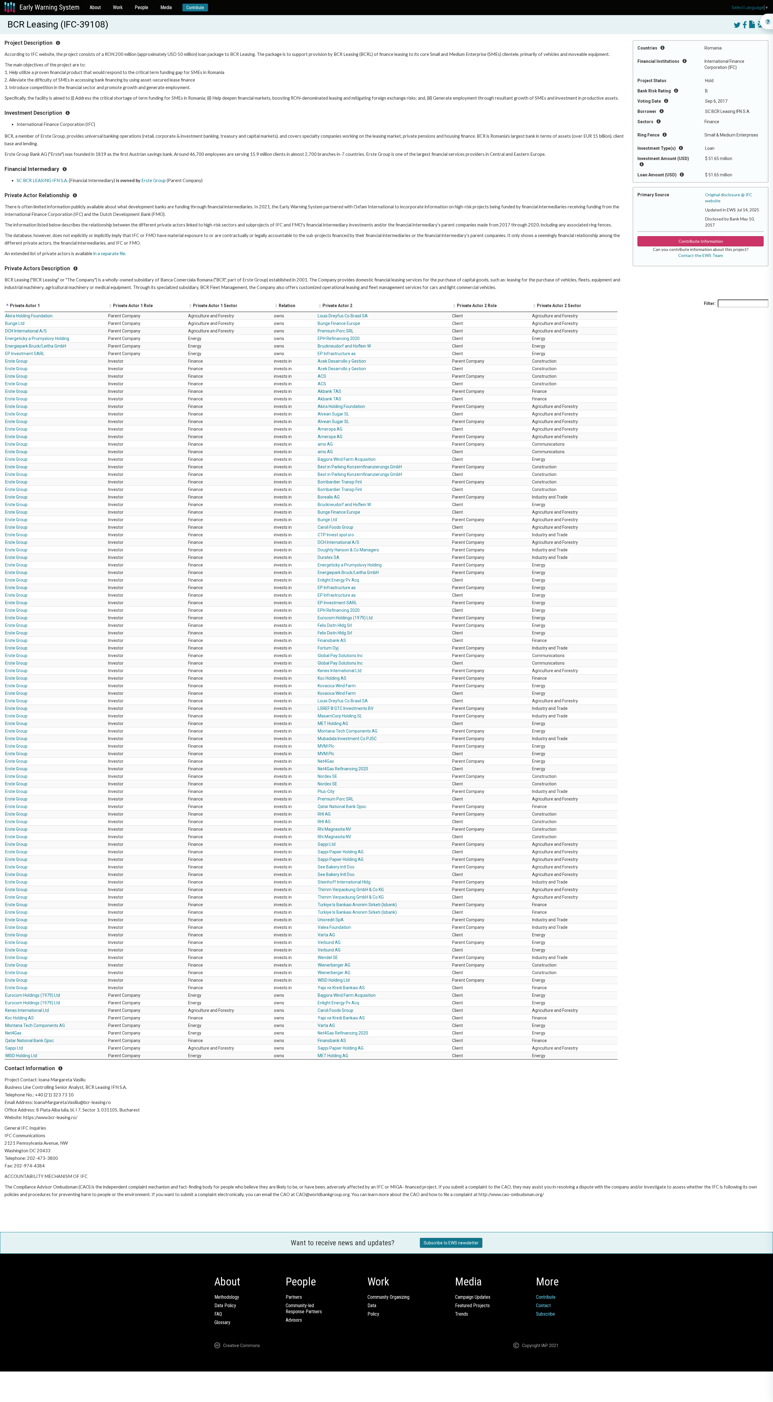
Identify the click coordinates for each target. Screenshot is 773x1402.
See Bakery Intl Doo (336, 867)
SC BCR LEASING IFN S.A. (42, 180)
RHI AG (324, 814)
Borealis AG (329, 497)
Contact (543, 1305)
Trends (461, 1314)
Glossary (222, 1322)
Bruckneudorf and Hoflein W (344, 346)
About (95, 7)
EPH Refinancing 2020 (339, 338)
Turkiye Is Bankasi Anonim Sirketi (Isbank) (357, 904)
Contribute (195, 7)
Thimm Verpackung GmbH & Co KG (351, 889)
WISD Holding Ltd (334, 980)
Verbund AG (329, 942)
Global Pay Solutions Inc (340, 655)
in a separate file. (110, 253)
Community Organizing (388, 1297)
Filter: (710, 303)
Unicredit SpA (331, 919)
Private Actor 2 (337, 305)
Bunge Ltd (14, 323)
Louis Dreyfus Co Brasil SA (343, 315)
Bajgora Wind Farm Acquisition (347, 459)
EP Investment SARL (24, 353)
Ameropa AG (330, 429)
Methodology (226, 1297)
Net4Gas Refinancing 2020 (343, 768)
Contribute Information (700, 241)
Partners (294, 1297)
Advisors (294, 1320)
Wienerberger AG (334, 965)
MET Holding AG (333, 723)
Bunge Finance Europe (339, 323)
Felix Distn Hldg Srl (335, 625)
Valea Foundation (334, 927)
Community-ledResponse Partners (304, 1308)
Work (118, 7)
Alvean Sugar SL (333, 414)
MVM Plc (326, 746)
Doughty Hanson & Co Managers (348, 549)
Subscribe (545, 1314)
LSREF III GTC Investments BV (346, 708)
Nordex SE (327, 776)
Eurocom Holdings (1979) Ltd (345, 617)
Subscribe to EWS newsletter (451, 1242)
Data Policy (225, 1305)
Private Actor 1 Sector (215, 305)
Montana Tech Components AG (347, 731)
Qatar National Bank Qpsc (342, 806)
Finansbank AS (332, 640)
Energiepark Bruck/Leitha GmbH (35, 346)
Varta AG (326, 934)
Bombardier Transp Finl (340, 482)
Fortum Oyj (328, 648)
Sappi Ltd (326, 844)
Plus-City (326, 791)
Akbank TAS (329, 391)
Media (166, 7)
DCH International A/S (26, 331)
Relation (287, 305)
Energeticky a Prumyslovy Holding (37, 338)
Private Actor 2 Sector (559, 305)
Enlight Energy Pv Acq (338, 580)
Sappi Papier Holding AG (341, 851)
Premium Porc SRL (336, 331)
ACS (322, 376)
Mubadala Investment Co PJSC (347, 738)
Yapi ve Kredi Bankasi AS (341, 987)
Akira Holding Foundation (29, 315)
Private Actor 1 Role (133, 305)
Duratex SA (328, 557)
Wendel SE (328, 957)
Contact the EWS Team (700, 255)
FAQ (218, 1314)
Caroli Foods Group (335, 527)
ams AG (325, 444)
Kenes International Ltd (339, 670)
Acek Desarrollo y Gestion (342, 361)
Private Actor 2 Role (477, 305)
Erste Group (153, 180)
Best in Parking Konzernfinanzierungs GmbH (360, 466)
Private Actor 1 (25, 305)
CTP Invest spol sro (336, 534)
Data (371, 1305)
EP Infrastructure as (337, 353)
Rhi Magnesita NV (334, 829)
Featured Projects (472, 1305)
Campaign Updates (472, 1297)
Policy (373, 1314)
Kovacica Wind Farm (337, 685)
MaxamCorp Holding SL (340, 716)
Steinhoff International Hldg (344, 882)
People (141, 7)
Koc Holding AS (332, 678)
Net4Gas (326, 761)
